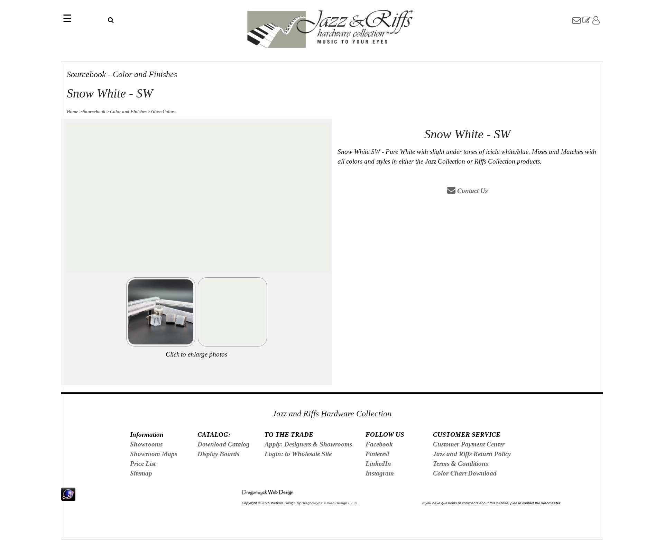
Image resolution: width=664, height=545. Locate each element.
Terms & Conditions (460, 463)
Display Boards (218, 454)
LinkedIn (378, 463)
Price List (143, 463)
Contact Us (471, 190)
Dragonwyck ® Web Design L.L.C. (330, 503)
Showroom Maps (153, 454)
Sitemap (141, 473)
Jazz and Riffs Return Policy (472, 454)
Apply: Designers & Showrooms (308, 444)
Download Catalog (223, 444)
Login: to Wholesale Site (298, 454)
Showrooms (146, 444)
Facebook (379, 444)
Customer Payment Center (469, 444)
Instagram (380, 473)
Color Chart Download (465, 473)
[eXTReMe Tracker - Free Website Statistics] (68, 496)
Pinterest (377, 454)
